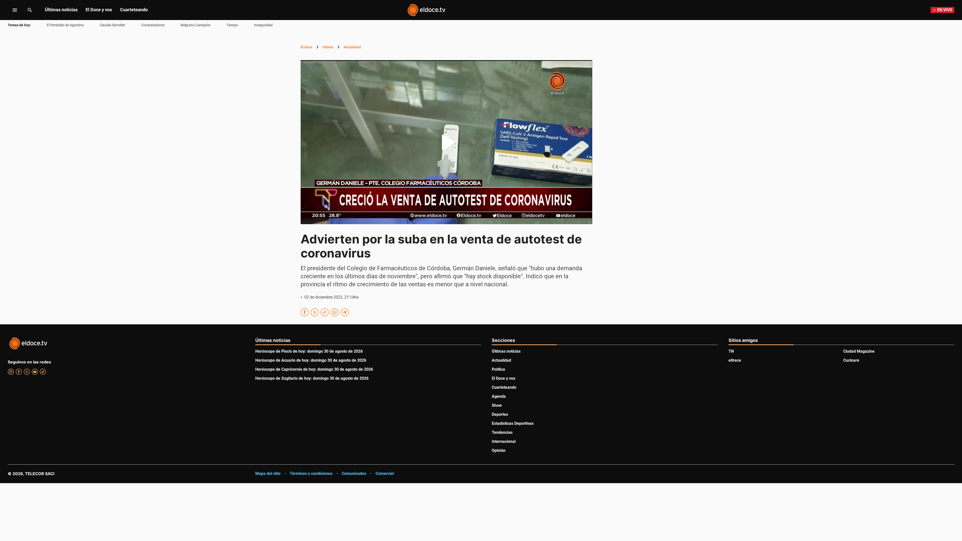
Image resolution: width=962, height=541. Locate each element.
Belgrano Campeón (195, 25)
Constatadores (153, 25)
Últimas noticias (61, 9)
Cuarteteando (134, 9)
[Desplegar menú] (11, 10)
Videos (327, 47)
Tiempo (232, 25)
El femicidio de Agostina (65, 25)
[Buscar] (30, 10)
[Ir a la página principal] (426, 10)
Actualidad (352, 47)
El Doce (306, 47)
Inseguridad (263, 25)
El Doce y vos (99, 9)
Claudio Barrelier (112, 25)
